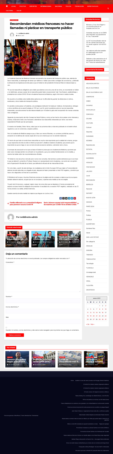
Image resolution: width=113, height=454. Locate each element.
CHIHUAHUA (90, 110)
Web (7, 317)
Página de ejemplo (104, 424)
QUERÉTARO (90, 224)
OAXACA (89, 202)
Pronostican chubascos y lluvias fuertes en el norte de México (92, 427)
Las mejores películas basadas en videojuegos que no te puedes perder (96, 52)
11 (87, 312)
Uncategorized (91, 272)
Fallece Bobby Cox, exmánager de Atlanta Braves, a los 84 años (92, 395)
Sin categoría (90, 241)
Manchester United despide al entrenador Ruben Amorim (94, 414)
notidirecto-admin (24, 33)
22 (99, 316)
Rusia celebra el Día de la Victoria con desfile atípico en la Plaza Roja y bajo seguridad (86, 435)
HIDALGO (89, 162)
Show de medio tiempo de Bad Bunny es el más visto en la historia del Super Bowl (87, 443)
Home (72, 380)
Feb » (92, 324)
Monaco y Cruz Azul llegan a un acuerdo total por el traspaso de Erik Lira (95, 26)
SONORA (89, 250)
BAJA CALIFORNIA (92, 88)
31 (105, 319)
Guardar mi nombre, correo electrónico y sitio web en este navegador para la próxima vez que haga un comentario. (42, 330)
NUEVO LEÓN (90, 197)
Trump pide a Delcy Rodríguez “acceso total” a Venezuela (94, 446)
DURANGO (89, 136)
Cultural (9, 10)
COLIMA (89, 118)
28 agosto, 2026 (14, 364)
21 (96, 316)
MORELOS (89, 184)
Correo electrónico (12, 307)
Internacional (45, 6)
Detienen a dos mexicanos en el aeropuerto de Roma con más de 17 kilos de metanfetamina (96, 60)
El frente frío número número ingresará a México (96, 384)
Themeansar (35, 415)
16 (102, 312)
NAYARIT (89, 193)
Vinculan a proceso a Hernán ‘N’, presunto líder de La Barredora (92, 450)
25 (88, 319)
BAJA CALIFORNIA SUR (94, 92)
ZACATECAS (90, 290)
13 (93, 312)
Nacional (58, 6)
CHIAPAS (89, 105)
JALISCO (89, 171)
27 (93, 319)
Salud (19, 10)
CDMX (88, 101)
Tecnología (79, 6)
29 (99, 319)
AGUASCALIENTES (92, 83)
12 (90, 312)
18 (88, 316)
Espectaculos (92, 6)
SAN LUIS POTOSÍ (92, 237)
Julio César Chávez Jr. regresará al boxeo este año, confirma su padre (90, 411)
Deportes (33, 6)
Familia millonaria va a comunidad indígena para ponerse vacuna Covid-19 (26, 204)
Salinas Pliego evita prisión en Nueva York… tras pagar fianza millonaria (90, 439)
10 (105, 309)
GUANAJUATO (91, 154)
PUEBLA (89, 219)
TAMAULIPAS (90, 259)
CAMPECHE (90, 96)
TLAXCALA (90, 268)
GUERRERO (90, 158)
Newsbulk (27, 415)
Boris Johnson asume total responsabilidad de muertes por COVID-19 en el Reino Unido (60, 204)
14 (96, 312)
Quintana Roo (90, 228)
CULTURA (89, 123)
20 (93, 316)
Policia (68, 6)
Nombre (9, 296)
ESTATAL (89, 149)
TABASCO (89, 255)
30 (102, 319)
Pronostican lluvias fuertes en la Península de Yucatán (94, 431)
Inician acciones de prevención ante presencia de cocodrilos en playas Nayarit (88, 407)
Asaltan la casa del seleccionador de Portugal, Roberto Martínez (92, 380)
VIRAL (88, 281)
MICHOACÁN (90, 180)
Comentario (10, 262)
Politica (23, 6)
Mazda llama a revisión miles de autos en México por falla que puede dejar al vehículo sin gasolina (85, 419)
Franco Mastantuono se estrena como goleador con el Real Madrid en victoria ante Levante (85, 403)
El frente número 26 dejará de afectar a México (96, 392)
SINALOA (89, 246)
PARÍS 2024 (90, 206)
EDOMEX (89, 140)
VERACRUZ (90, 276)
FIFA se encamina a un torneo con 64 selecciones (96, 399)
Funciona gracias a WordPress (12, 415)
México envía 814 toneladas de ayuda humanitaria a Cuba (82, 424)
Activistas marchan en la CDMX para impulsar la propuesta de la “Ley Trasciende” (96, 34)
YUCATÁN (89, 285)
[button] (108, 8)
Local (13, 6)
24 (105, 316)
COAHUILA (90, 114)
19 (90, 316)
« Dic (87, 324)
